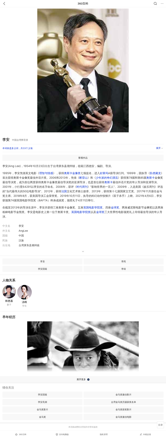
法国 (64, 191)
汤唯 (24, 302)
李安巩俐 (42, 402)
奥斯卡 (150, 177)
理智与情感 (46, 173)
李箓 (42, 261)
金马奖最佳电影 (123, 416)
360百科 (83, 3)
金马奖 (42, 416)
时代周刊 (82, 186)
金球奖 (115, 207)
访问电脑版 (64, 434)
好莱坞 (104, 173)
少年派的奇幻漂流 (107, 177)
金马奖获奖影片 (123, 409)
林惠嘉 (9, 300)
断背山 (83, 177)
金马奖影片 (42, 409)
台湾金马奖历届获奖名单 (123, 402)
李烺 (123, 268)
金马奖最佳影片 (123, 394)
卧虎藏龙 (155, 173)
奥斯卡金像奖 (72, 173)
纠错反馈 (147, 434)
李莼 (123, 261)
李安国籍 (42, 268)
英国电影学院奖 (93, 207)
